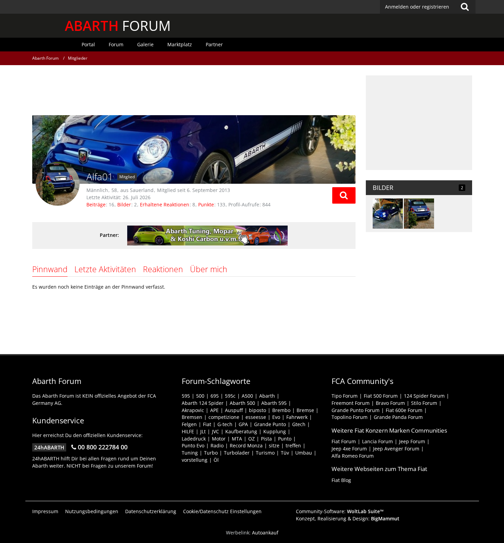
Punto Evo (193, 445)
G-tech (224, 424)
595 (186, 396)
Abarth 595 (274, 403)
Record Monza (246, 445)
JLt (203, 431)
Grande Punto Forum (356, 410)
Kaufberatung (241, 431)
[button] (344, 195)
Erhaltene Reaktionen (164, 204)
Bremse (305, 410)
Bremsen (192, 417)
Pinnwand (50, 269)
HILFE (188, 431)
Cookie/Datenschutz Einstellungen (222, 511)
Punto (284, 438)
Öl (216, 460)
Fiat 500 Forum (381, 396)
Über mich (208, 269)
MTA (237, 438)
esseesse (255, 417)
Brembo (281, 410)
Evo (276, 417)
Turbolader (237, 452)
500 (200, 396)
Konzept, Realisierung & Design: (347, 518)
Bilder (124, 204)
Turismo (265, 452)
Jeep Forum (412, 441)
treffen (293, 445)
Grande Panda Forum (398, 417)
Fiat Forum (344, 441)
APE (214, 410)
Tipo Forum (345, 396)
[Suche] (465, 7)
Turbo (211, 452)
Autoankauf (265, 532)
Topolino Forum (350, 417)
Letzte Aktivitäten (105, 269)
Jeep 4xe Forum (349, 448)
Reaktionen (163, 269)
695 (215, 396)
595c (230, 396)
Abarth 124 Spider (203, 403)
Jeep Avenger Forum (396, 448)
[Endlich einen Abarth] (419, 213)
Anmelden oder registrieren (417, 6)
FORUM (118, 25)
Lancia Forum (377, 441)
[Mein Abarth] (388, 213)
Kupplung (274, 431)
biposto (257, 410)
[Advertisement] (194, 90)
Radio (217, 445)
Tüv (285, 452)
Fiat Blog (341, 480)
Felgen (189, 424)
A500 (247, 396)
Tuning (190, 452)
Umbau (303, 452)
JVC (215, 431)
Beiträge (96, 204)
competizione (223, 417)
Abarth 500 (242, 403)
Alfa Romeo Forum (353, 455)
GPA (243, 424)
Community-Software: (340, 511)
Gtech (298, 424)
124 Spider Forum (424, 396)
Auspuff (234, 410)
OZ (251, 438)
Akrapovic (193, 410)
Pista (266, 438)
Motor (219, 438)
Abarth (267, 396)
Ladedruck (194, 438)
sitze (274, 445)
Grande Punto (270, 424)
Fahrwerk (297, 417)
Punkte (206, 204)
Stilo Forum (424, 403)
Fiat (207, 424)
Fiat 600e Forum (404, 410)
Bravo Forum (390, 403)
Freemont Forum (351, 403)
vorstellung (194, 460)
